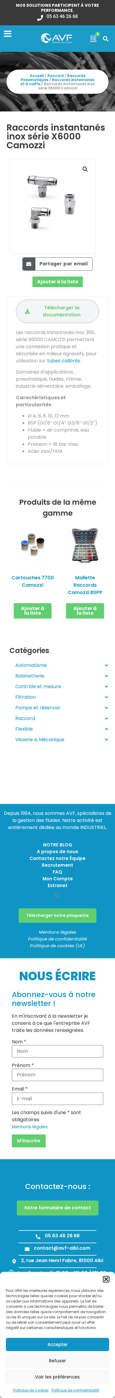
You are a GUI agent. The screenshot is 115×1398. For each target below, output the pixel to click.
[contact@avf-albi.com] (27, 1249)
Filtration (25, 697)
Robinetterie (29, 675)
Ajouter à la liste (57, 281)
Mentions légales (57, 932)
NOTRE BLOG (57, 845)
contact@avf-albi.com (62, 1248)
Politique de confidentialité (75, 1390)
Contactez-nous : (57, 1186)
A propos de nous (57, 851)
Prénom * (23, 1065)
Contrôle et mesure (38, 686)
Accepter (57, 1344)
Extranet (58, 885)
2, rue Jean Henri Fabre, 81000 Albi (62, 1260)
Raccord (55, 75)
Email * (20, 1089)
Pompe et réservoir (37, 707)
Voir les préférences (57, 1377)
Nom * (19, 1042)
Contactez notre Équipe (57, 858)
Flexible (24, 729)
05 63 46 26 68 (62, 16)
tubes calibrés (63, 360)
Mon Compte (57, 879)
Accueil (37, 75)
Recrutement (57, 865)
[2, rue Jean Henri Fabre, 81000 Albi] (14, 1261)
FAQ (57, 872)
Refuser (57, 1361)
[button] (106, 1279)
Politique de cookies (31, 1390)
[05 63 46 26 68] (40, 16)
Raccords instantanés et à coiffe (57, 81)
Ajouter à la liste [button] (32, 610)
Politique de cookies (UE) (57, 946)
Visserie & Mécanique (39, 739)
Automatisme (31, 665)
